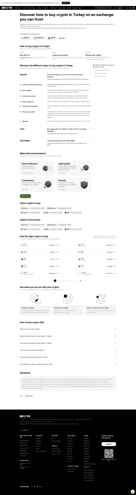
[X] (32, 486)
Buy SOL (70, 448)
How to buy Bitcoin (89, 475)
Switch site (66, 3)
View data (25, 189)
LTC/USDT (86, 461)
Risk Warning (81, 386)
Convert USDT (71, 469)
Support (75, 8)
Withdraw (53, 8)
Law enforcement (24, 448)
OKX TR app (23, 455)
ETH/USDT (86, 443)
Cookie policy (23, 450)
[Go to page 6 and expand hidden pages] (75, 280)
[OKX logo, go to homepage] (7, 7)
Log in (115, 8)
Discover (18, 8)
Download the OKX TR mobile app (57, 84)
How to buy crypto (88, 472)
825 (81, 280)
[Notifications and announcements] (130, 8)
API (52, 438)
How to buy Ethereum (89, 477)
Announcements (56, 453)
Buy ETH (70, 443)
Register (109, 444)
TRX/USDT (86, 451)
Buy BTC (70, 441)
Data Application (24, 453)
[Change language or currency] (133, 8)
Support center (56, 448)
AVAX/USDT (87, 458)
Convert (69, 8)
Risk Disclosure (24, 445)
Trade (24, 8)
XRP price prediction (89, 470)
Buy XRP (70, 451)
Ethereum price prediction (88, 467)
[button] (56, 77)
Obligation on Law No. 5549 (25, 464)
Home (21, 396)
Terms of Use (71, 386)
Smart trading (31, 8)
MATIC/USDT (87, 446)
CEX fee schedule (56, 441)
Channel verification (57, 451)
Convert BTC (71, 471)
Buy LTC (70, 461)
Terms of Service (38, 388)
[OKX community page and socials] (43, 486)
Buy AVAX (70, 458)
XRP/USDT (86, 453)
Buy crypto (38, 443)
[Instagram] (37, 486)
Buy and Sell (62, 8)
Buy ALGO (70, 456)
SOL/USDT (86, 448)
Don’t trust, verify (27, 173)
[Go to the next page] (84, 280)
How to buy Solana (89, 480)
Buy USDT (70, 438)
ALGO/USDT (87, 456)
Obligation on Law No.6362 (24, 467)
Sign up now (25, 196)
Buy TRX (70, 453)
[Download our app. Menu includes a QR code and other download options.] (127, 8)
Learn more (62, 189)
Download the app (25, 57)
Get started (62, 173)
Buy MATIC (70, 446)
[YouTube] (40, 486)
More (79, 8)
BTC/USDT (86, 441)
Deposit (46, 8)
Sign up (120, 8)
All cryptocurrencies (41, 451)
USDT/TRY (86, 438)
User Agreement (24, 440)
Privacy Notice (23, 443)
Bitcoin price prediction (90, 463)
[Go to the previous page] (51, 280)
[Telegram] (34, 486)
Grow (39, 8)
